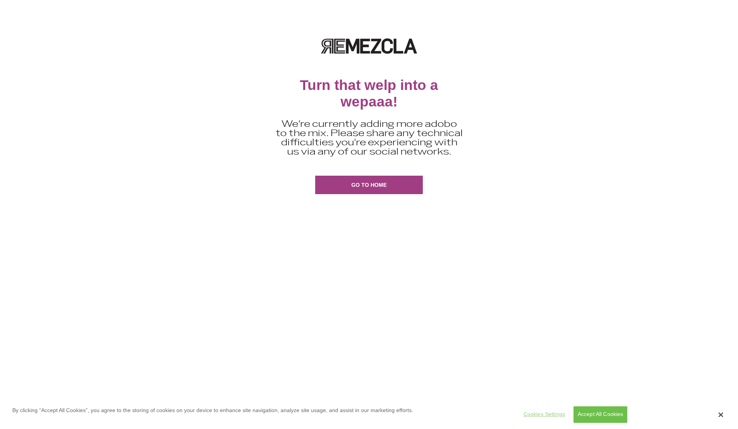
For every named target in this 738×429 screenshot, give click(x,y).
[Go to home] (369, 46)
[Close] (720, 414)
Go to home (369, 185)
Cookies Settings (544, 414)
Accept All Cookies (600, 414)
